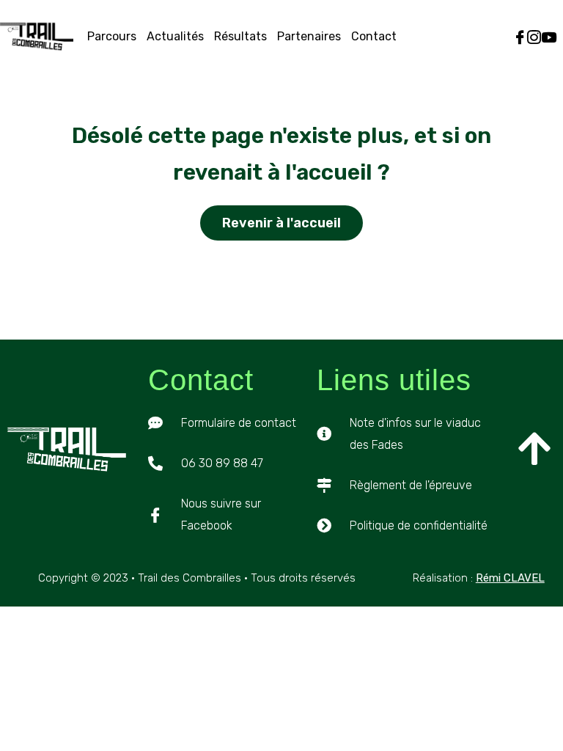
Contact (374, 36)
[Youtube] (548, 37)
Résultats (240, 36)
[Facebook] (520, 37)
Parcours (111, 36)
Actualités (175, 36)
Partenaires (309, 36)
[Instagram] (534, 37)
